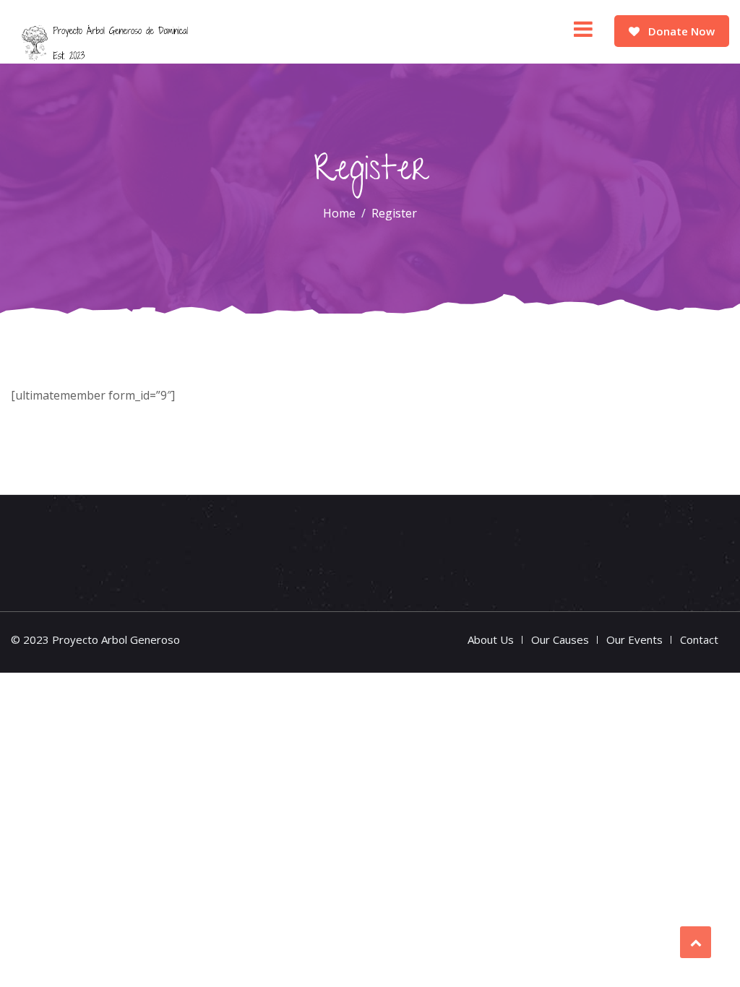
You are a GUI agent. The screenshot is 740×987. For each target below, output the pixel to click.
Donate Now (680, 31)
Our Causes (560, 639)
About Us (491, 639)
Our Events (634, 639)
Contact (699, 639)
